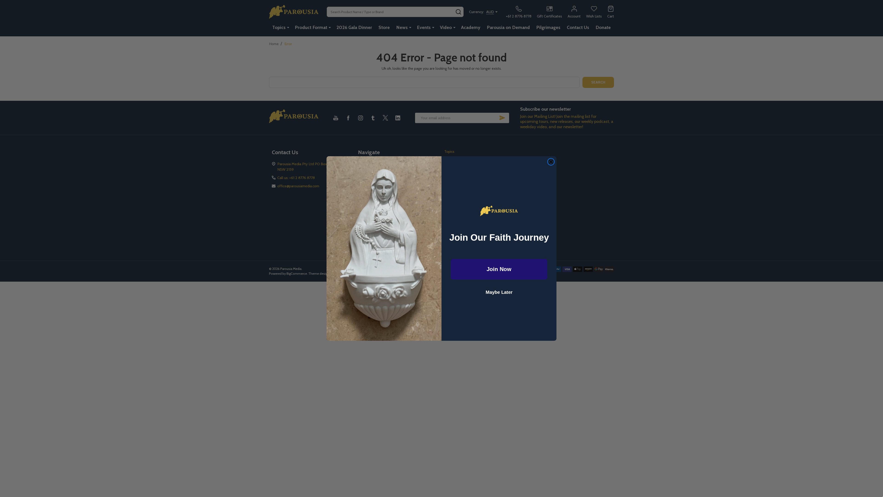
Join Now (499, 269)
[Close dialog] (551, 161)
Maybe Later (499, 292)
